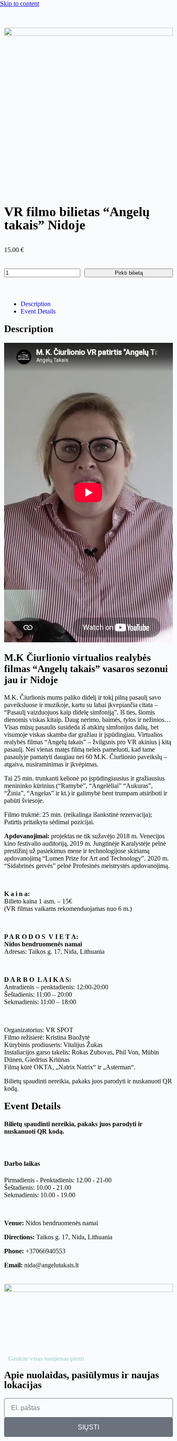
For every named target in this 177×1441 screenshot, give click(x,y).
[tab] (97, 304)
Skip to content (19, 3)
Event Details (38, 311)
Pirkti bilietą (129, 273)
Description (36, 303)
